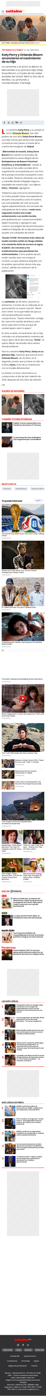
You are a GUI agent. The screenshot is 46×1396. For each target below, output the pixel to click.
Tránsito (34, 1366)
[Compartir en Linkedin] (17, 122)
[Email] (21, 123)
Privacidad (26, 1361)
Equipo (36, 1361)
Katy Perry (7, 489)
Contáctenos (12, 1361)
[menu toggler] (2, 11)
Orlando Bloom (21, 489)
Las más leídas (10, 1001)
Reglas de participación (17, 1366)
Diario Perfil (7, 1350)
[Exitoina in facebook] (23, 1345)
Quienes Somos (30, 1356)
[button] (42, 19)
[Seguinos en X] (28, 1345)
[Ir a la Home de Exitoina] (16, 11)
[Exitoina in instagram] (18, 1345)
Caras (18, 1350)
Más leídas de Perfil (13, 1102)
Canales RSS (14, 1356)
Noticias (28, 1350)
